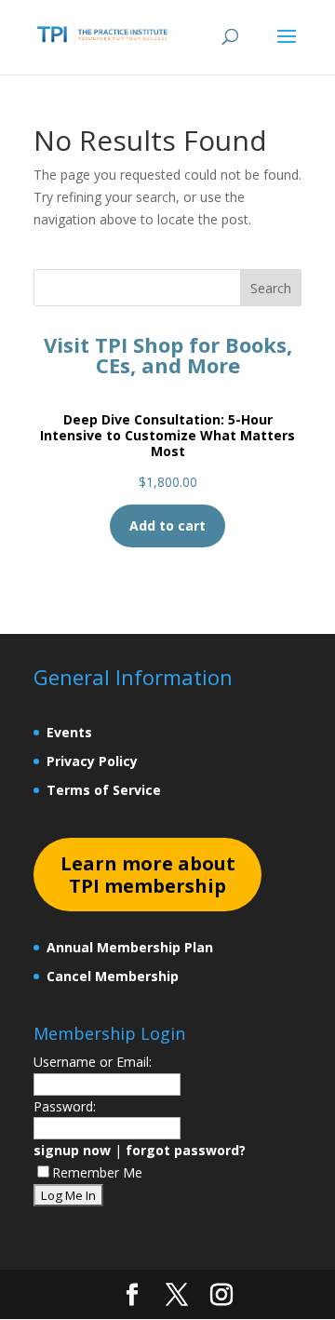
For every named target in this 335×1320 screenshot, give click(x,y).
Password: (65, 1106)
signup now (72, 1150)
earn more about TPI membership (147, 874)
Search (270, 288)
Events (69, 732)
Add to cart (167, 525)
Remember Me (97, 1172)
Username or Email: (93, 1062)
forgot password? (186, 1150)
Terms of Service (104, 790)
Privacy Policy (92, 761)
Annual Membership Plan (130, 947)
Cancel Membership (113, 976)
